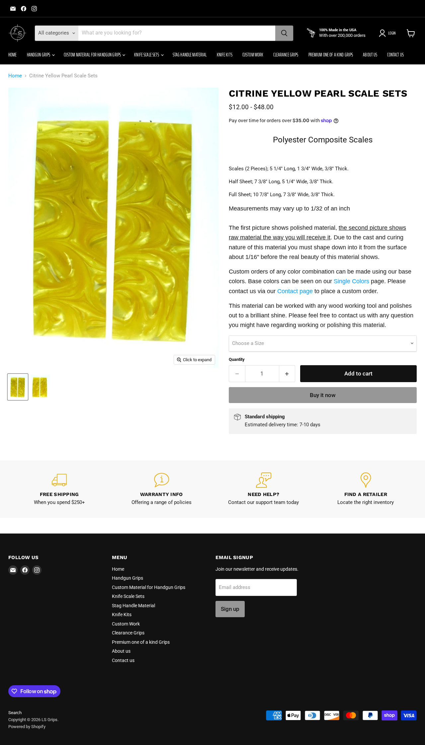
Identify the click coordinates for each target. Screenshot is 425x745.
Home (12, 54)
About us (370, 54)
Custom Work (253, 54)
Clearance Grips (285, 54)
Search (15, 712)
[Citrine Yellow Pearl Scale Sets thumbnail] (18, 387)
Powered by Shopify (26, 726)
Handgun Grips (39, 54)
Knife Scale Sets (147, 54)
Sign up (230, 609)
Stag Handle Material (190, 54)
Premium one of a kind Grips (330, 54)
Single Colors (351, 281)
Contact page (295, 291)
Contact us (395, 54)
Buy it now (323, 395)
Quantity (237, 359)
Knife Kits (224, 54)
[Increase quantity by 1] (287, 373)
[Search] (284, 33)
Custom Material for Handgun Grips (93, 54)
